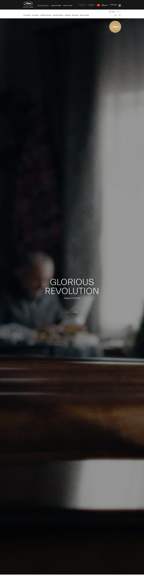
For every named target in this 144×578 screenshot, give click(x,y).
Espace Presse (84, 15)
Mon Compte (112, 11)
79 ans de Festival (46, 15)
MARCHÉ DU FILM (67, 5)
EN (120, 11)
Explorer (67, 15)
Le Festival (35, 15)
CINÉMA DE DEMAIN (56, 5)
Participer (75, 15)
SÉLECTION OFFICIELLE (43, 5)
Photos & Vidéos (58, 15)
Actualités (26, 15)
